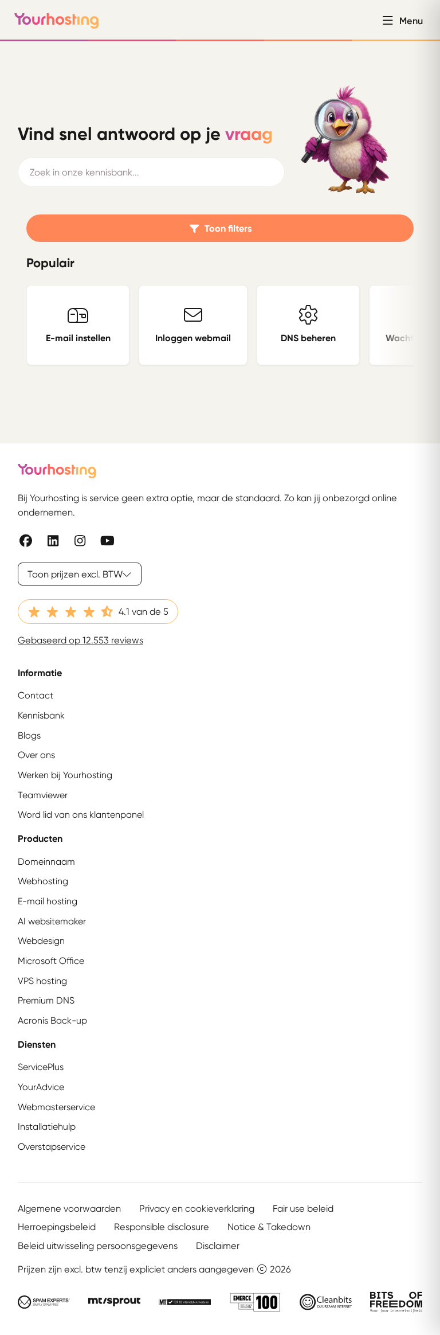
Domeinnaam (46, 861)
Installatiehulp (47, 1126)
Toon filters (228, 228)
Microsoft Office (51, 960)
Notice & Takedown (269, 1226)
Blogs (29, 735)
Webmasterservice (56, 1107)
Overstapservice (51, 1146)
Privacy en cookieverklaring (196, 1208)
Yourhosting (57, 20)
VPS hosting (42, 980)
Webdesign (41, 940)
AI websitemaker (52, 921)
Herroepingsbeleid (57, 1226)
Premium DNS (46, 1000)
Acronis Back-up (52, 1020)
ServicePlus (41, 1066)
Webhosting (43, 881)
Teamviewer (43, 795)
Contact (35, 695)
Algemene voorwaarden (69, 1208)
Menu (411, 20)
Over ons (36, 755)
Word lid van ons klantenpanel (81, 814)
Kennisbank (41, 715)
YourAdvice (41, 1087)
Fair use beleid (303, 1208)
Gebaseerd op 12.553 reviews (80, 640)
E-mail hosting (47, 901)
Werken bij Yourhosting (65, 775)
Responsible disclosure (161, 1226)
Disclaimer (217, 1245)
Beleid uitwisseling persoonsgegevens (98, 1245)
